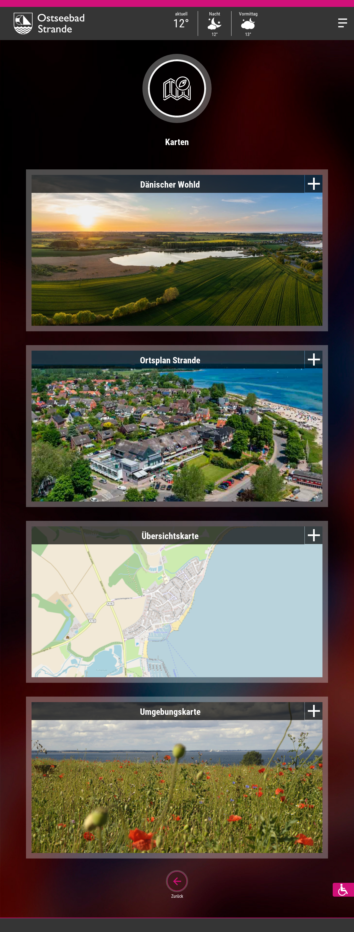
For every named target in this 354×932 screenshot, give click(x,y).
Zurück (177, 896)
